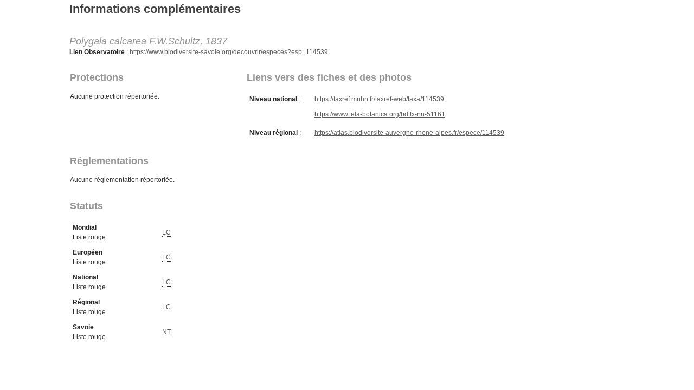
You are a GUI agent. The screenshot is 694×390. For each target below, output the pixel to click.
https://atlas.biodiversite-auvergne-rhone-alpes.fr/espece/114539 (409, 132)
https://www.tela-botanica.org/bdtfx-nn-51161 (379, 114)
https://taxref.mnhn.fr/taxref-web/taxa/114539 (379, 99)
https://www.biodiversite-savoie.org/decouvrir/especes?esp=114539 (229, 52)
